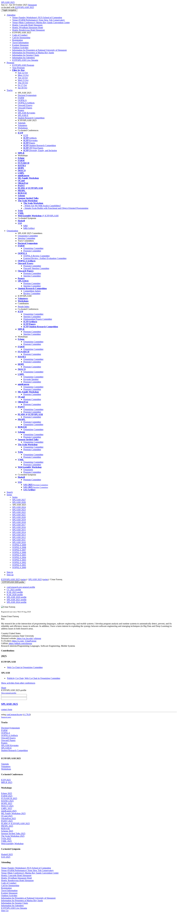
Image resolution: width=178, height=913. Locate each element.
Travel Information (20, 42)
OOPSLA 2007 (19, 550)
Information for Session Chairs (25, 55)
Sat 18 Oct (22, 88)
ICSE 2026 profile (15, 594)
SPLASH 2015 (19, 530)
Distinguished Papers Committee (37, 319)
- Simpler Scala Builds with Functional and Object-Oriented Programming (55, 208)
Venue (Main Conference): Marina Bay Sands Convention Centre (41, 22)
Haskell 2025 (7, 854)
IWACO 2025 (7, 806)
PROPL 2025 (7, 826)
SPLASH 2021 (19, 515)
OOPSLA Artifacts (26, 103)
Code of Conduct (19, 35)
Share (3, 688)
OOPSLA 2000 (19, 567)
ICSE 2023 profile (15, 592)
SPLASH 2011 (19, 540)
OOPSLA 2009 (19, 545)
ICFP (25, 135)
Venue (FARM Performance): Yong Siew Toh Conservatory (38, 20)
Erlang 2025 (6, 793)
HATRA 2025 (7, 801)
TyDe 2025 (6, 838)
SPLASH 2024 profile (16, 602)
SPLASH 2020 (19, 517)
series (23, 579)
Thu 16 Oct (23, 83)
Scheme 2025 (7, 831)
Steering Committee (26, 238)
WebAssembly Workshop (12, 843)
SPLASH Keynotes (26, 113)
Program (10, 62)
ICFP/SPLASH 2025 (24, 7)
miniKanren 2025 (9, 811)
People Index (23, 306)
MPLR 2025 (6, 782)
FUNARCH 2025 (9, 798)
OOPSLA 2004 (19, 557)
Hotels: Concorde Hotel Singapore (27, 25)
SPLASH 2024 (19, 507)
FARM (21, 98)
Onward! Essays (25, 105)
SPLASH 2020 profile (16, 597)
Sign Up (4, 910)
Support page (6, 717)
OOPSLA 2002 (19, 562)
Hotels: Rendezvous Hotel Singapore (28, 30)
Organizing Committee (28, 236)
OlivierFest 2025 (8, 818)
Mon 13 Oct (23, 75)
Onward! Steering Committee (36, 268)
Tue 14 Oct (23, 78)
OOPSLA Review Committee (36, 256)
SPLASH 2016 (19, 527)
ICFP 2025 (6, 780)
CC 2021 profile (14, 589)
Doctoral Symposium (27, 95)
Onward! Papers (25, 108)
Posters (21, 110)
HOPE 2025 (6, 803)
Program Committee (32, 251)
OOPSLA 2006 (19, 552)
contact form (6, 709)
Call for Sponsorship (21, 37)
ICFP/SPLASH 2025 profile (13, 582)
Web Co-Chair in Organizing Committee (25, 667)
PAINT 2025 (7, 821)
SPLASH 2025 (35, 579)
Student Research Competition (31, 118)
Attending (11, 15)
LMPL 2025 (6, 808)
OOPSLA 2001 (19, 565)
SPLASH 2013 (19, 535)
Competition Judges (32, 291)
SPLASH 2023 (19, 510)
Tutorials (21, 123)
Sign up (10, 574)
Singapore (32, 5)
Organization (12, 231)
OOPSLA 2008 (19, 547)
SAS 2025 (5, 857)
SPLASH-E (23, 115)
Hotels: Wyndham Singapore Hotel (27, 27)
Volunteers (22, 125)
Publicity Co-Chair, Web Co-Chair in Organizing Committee (33, 678)
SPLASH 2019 (19, 520)
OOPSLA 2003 (19, 560)
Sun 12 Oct (23, 72)
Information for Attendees (23, 57)
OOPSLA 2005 (19, 555)
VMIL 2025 (6, 841)
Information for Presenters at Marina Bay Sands (33, 52)
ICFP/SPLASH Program (23, 65)
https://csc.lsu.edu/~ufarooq (28, 638)
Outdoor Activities (20, 47)
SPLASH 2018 (19, 522)
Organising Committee (33, 424)
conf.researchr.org (14, 714)
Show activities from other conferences (18, 683)
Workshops (23, 128)
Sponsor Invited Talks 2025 (13, 833)
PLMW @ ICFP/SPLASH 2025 (15, 823)
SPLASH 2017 (19, 525)
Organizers (28, 469)
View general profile (8, 693)
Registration (17, 40)
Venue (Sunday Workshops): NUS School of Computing (37, 17)
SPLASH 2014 (19, 532)
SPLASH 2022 (19, 512)
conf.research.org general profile (21, 587)
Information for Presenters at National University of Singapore (39, 50)
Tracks (10, 90)
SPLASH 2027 (19, 500)
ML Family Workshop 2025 (13, 813)
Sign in (10, 572)
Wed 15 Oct (23, 80)
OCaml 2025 (7, 816)
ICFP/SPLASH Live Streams (25, 60)
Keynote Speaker (31, 379)
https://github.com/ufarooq (20, 643)
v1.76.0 (26, 714)
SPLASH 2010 (19, 542)
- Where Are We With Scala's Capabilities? (42, 205)
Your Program (18, 67)
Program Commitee (31, 283)
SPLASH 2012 (19, 537)
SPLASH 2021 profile (16, 599)
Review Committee (31, 293)
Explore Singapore (20, 45)
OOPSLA (22, 100)
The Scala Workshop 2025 (12, 836)
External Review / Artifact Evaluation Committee (44, 258)
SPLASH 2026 (19, 502)
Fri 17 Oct (22, 85)
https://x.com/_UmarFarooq (24, 641)
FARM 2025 (6, 796)
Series (15, 497)
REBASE (5, 828)
